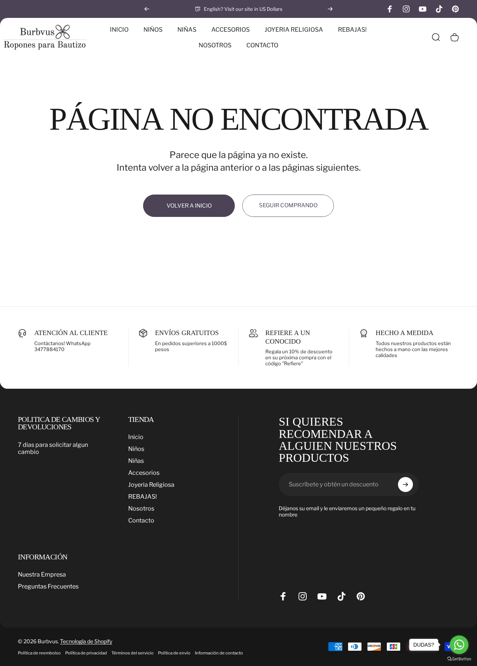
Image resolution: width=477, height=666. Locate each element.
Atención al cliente (71, 333)
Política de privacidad (86, 653)
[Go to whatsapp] (459, 644)
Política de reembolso (39, 653)
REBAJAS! (142, 497)
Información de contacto (219, 653)
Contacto (141, 520)
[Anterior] (147, 9)
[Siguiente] (330, 9)
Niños (136, 448)
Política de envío (174, 653)
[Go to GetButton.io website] (459, 659)
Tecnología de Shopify (86, 641)
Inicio (135, 437)
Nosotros (141, 508)
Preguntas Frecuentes (48, 586)
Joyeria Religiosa (151, 485)
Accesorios (143, 473)
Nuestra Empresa (42, 574)
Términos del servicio (132, 653)
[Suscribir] (405, 484)
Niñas (136, 461)
